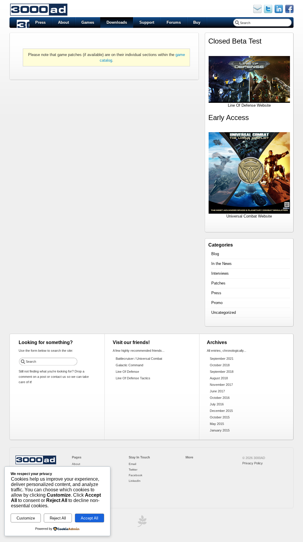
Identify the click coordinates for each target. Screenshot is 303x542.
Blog (215, 254)
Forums (174, 22)
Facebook (135, 475)
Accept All (89, 518)
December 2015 (221, 411)
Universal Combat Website (249, 216)
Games (87, 22)
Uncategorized (223, 312)
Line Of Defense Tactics (133, 378)
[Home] (36, 463)
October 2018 (220, 365)
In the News (221, 263)
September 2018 (221, 371)
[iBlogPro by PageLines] (141, 522)
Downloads (117, 22)
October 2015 (220, 417)
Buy (196, 22)
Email (132, 464)
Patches (218, 283)
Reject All (58, 518)
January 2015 (220, 430)
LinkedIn (135, 480)
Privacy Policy (252, 463)
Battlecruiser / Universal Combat (139, 358)
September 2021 (221, 358)
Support (146, 22)
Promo (217, 302)
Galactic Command (129, 365)
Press (40, 22)
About (63, 22)
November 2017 (221, 384)
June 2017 (217, 391)
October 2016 (220, 397)
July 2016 (217, 404)
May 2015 (217, 424)
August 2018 (219, 378)
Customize (26, 518)
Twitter (133, 469)
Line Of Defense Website (249, 105)
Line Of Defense (127, 371)
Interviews (220, 273)
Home (19, 22)
